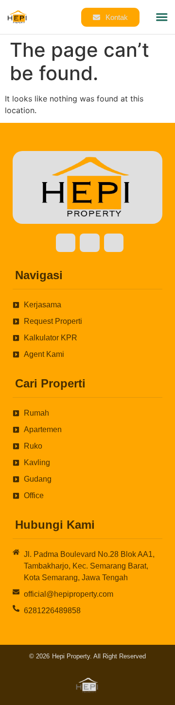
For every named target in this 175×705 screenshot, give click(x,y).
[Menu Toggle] (162, 17)
